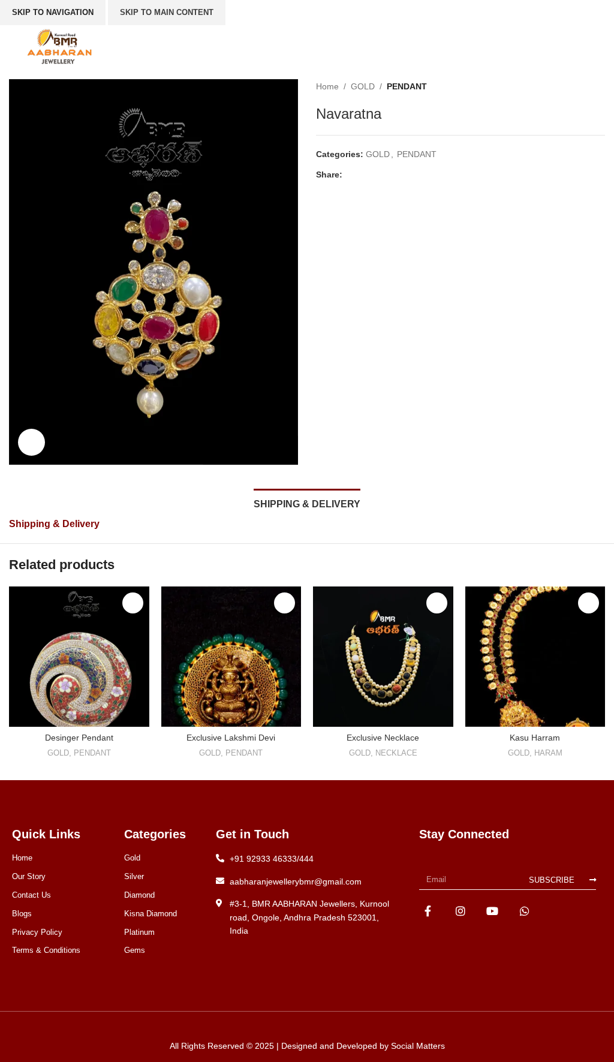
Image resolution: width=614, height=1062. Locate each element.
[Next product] (598, 86)
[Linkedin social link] (391, 175)
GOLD (363, 86)
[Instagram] (460, 910)
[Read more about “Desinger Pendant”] (132, 602)
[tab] (307, 502)
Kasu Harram (535, 737)
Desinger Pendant (79, 737)
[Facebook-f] (428, 910)
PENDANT (407, 86)
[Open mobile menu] (573, 46)
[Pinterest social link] (377, 175)
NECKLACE (396, 752)
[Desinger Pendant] (79, 656)
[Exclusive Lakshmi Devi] (231, 656)
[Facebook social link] (349, 175)
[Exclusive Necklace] (383, 656)
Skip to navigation (53, 12)
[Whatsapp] (525, 910)
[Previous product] (569, 86)
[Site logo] (59, 45)
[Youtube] (492, 910)
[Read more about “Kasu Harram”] (588, 602)
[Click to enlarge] (31, 442)
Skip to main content (166, 12)
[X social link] (363, 175)
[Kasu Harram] (535, 656)
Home (327, 86)
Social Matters (418, 1046)
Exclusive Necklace (383, 737)
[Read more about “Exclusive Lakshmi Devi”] (284, 602)
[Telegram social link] (404, 175)
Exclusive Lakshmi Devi (230, 737)
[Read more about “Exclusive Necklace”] (436, 602)
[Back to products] (583, 86)
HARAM (548, 752)
